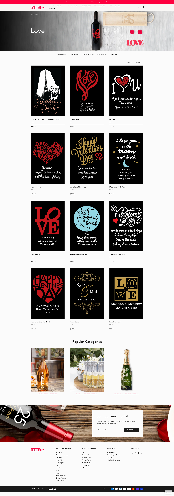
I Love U (112, 120)
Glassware (113, 54)
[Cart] (142, 7)
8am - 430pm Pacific (113, 455)
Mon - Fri (110, 458)
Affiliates (58, 468)
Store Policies (86, 458)
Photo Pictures (60, 481)
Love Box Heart (115, 322)
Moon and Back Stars (117, 187)
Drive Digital (52, 489)
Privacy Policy (86, 460)
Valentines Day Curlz (117, 255)
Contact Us (85, 455)
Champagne (74, 54)
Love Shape (74, 120)
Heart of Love (36, 187)
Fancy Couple (75, 322)
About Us (59, 452)
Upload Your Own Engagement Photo (45, 120)
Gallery (58, 470)
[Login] (138, 7)
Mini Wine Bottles (88, 54)
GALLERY (117, 6)
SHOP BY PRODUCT (55, 6)
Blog (57, 473)
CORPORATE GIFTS (85, 6)
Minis (57, 465)
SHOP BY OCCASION (70, 6)
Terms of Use (86, 463)
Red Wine (59, 458)
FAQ (83, 452)
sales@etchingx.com (113, 460)
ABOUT (110, 6)
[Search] (134, 7)
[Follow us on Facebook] (132, 453)
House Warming (61, 478)
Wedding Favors (61, 476)
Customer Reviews (62, 455)
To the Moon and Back (78, 255)
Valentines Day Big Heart (40, 322)
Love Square (35, 255)
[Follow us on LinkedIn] (141, 452)
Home (32, 14)
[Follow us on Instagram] (135, 453)
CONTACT (52, 9)
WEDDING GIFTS (99, 6)
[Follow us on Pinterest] (138, 453)
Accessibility (86, 465)
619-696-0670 (111, 452)
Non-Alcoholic (102, 54)
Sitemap (85, 468)
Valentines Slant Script (78, 187)
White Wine (59, 460)
